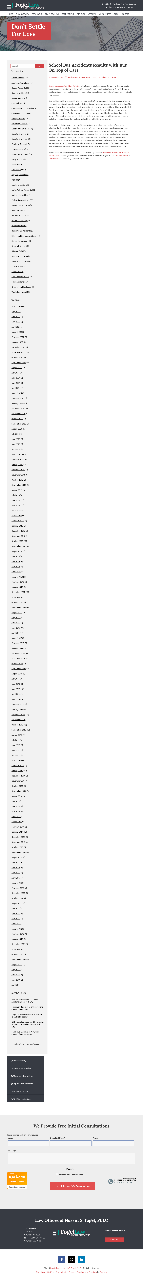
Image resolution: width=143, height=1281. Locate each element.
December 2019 (18, 469)
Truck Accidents (18, 282)
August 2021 (17, 367)
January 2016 (17, 709)
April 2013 (16, 878)
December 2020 (18, 408)
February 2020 (18, 459)
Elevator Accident (19, 134)
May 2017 (16, 628)
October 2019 (17, 480)
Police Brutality (18, 210)
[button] (141, 1265)
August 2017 (17, 612)
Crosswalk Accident (20, 113)
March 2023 (17, 306)
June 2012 (16, 913)
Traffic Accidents (19, 266)
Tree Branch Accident (20, 276)
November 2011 (18, 949)
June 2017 (16, 623)
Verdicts (92, 14)
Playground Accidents (21, 205)
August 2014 (17, 796)
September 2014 (19, 791)
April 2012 (16, 924)
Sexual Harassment (20, 241)
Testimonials (68, 14)
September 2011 (19, 959)
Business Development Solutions (83, 1272)
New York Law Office (33, 1240)
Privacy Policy (61, 1272)
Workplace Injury (19, 292)
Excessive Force (18, 149)
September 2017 (19, 607)
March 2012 (17, 929)
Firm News (16, 169)
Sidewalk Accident (19, 246)
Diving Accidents (18, 118)
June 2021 (16, 378)
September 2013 (19, 852)
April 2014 (16, 816)
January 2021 (17, 403)
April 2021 (16, 388)
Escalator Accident (19, 144)
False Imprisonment (20, 154)
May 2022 (16, 322)
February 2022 (18, 337)
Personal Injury (19, 1060)
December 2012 (18, 893)
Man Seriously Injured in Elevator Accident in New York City (26, 1000)
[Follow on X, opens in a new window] (71, 1259)
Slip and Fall (17, 251)
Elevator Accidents (19, 139)
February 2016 (18, 704)
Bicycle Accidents (19, 88)
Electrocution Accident (21, 129)
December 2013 (18, 837)
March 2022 (17, 332)
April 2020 (16, 449)
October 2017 (17, 602)
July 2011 (16, 969)
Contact (125, 14)
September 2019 (19, 485)
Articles (81, 14)
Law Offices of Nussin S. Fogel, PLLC (75, 77)
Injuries (15, 180)
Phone (95, 1137)
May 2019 (16, 505)
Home (10, 14)
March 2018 (17, 577)
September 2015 (19, 730)
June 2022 (16, 316)
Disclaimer (70, 1168)
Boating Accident (19, 93)
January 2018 (17, 587)
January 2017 (17, 648)
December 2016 (18, 653)
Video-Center (105, 14)
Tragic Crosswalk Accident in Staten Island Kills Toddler (27, 1015)
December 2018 (18, 531)
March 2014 (17, 821)
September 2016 (19, 668)
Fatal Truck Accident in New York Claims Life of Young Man (25, 1033)
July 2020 (16, 434)
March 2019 (17, 515)
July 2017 (16, 617)
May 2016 (16, 689)
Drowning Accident (19, 124)
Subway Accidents (19, 261)
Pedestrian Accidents (20, 200)
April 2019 (16, 510)
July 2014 (16, 801)
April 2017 (16, 633)
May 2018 (16, 566)
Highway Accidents (20, 174)
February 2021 (18, 398)
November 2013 (18, 842)
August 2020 (17, 429)
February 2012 (18, 934)
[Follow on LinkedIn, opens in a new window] (81, 1259)
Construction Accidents (21, 108)
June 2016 (16, 684)
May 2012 (16, 918)
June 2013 (16, 867)
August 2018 (17, 551)
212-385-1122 (55, 158)
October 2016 (17, 663)
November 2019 (18, 475)
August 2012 (17, 903)
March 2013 (17, 883)
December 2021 (18, 347)
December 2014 (18, 776)
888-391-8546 (124, 7)
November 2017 (18, 597)
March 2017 (17, 638)
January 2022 (17, 342)
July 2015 (16, 740)
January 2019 (17, 526)
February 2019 (18, 520)
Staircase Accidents (20, 256)
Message (12, 1150)
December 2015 (18, 714)
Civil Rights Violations (22, 1099)
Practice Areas (52, 14)
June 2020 (16, 439)
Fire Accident (17, 164)
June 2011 (16, 975)
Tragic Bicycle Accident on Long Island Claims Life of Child (27, 1008)
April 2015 (16, 755)
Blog (116, 14)
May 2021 (16, 383)
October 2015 (17, 725)
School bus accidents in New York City (64, 85)
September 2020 (19, 424)
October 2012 (17, 898)
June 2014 (16, 806)
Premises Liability (19, 220)
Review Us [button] (114, 1239)
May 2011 (16, 980)
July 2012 (16, 908)
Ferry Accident (18, 159)
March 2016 (17, 699)
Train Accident (17, 271)
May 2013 (16, 872)
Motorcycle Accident (20, 195)
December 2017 (18, 592)
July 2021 (16, 373)
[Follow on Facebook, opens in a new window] (61, 1259)
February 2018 (18, 582)
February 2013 (18, 888)
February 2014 (18, 827)
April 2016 (16, 694)
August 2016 (17, 674)
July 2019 (16, 495)
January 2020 (17, 464)
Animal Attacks (18, 78)
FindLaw (103, 1272)
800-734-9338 (122, 155)
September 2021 (19, 362)
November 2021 (18, 352)
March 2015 (17, 760)
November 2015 (18, 719)
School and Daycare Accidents (24, 236)
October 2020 (17, 418)
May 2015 (16, 750)
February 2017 (18, 643)
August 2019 (17, 490)
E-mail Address (57, 1137)
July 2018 (16, 556)
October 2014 (17, 786)
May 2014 (16, 811)
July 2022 (16, 311)
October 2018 (17, 541)
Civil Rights (16, 103)
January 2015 (17, 770)
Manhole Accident (19, 185)
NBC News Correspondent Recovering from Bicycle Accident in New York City (28, 1024)
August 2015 (17, 735)
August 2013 (17, 857)
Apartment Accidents (20, 83)
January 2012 (17, 939)
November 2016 (18, 658)
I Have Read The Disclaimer (72, 1174)
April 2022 (16, 327)
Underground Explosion (21, 287)
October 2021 (17, 357)
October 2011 (17, 954)
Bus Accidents (110, 77)
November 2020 (18, 413)
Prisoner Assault (19, 225)
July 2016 (16, 679)
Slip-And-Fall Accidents (23, 1083)
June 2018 (16, 561)
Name (10, 1137)
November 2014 (18, 781)
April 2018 (16, 572)
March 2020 (17, 454)
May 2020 (16, 444)
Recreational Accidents (21, 231)
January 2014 (17, 832)
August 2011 (17, 964)
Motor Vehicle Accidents (22, 190)
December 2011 (18, 944)
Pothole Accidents (19, 215)
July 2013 (16, 862)
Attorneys (37, 14)
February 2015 (18, 765)
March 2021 (17, 393)
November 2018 (18, 536)
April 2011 (16, 985)
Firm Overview (22, 14)
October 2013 (17, 847)
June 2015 (16, 745)
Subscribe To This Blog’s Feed (26, 1044)
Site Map (50, 1272)
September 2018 (19, 546)
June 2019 (16, 500)
